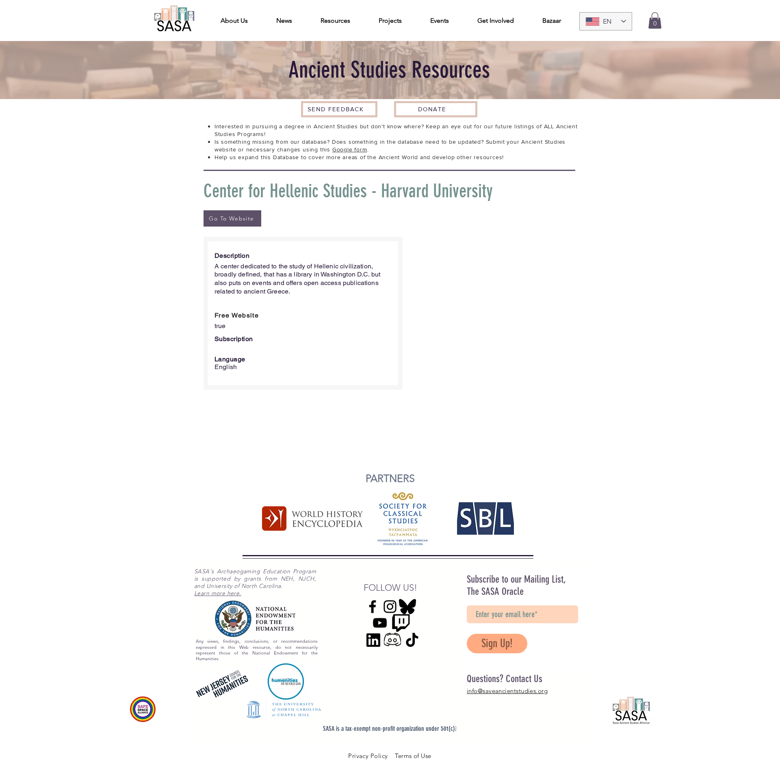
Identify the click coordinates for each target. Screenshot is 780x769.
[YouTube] (379, 622)
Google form (349, 149)
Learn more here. (217, 593)
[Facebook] (372, 606)
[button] (655, 20)
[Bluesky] (407, 606)
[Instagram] (390, 606)
